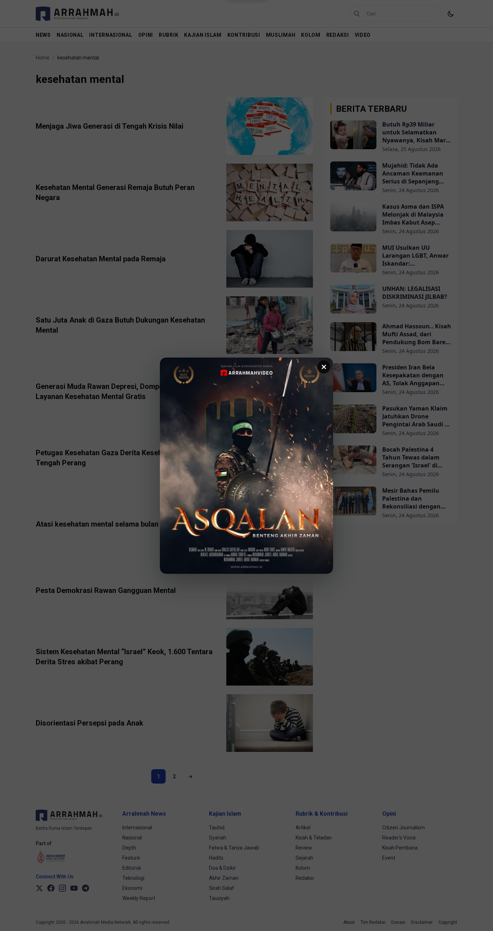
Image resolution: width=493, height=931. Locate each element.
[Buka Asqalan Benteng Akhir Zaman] (246, 466)
